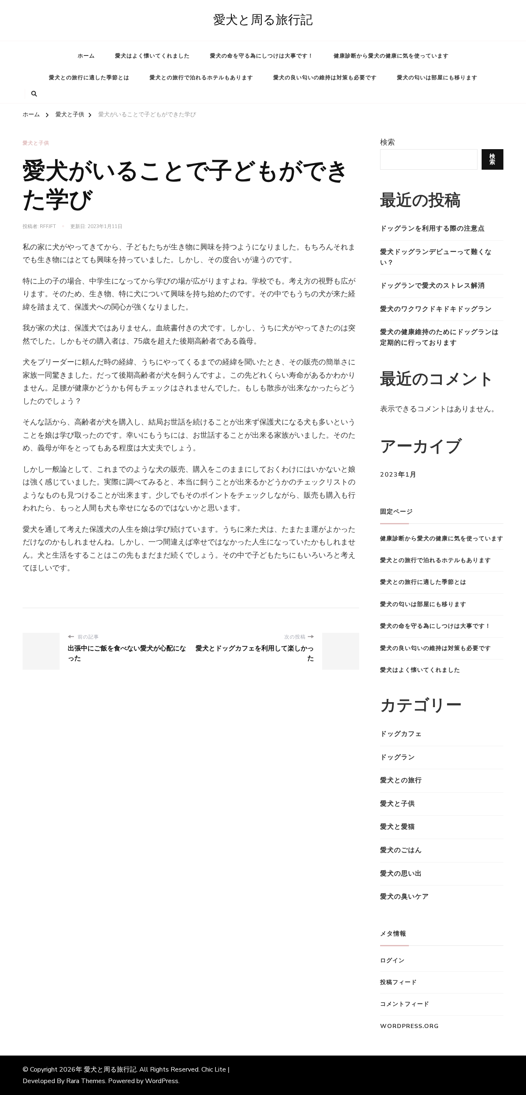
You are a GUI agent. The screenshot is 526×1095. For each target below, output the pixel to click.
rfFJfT (48, 226)
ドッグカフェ (401, 733)
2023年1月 (398, 474)
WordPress (161, 1081)
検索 (387, 142)
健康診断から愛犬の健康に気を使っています (391, 56)
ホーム (86, 56)
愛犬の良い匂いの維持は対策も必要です (325, 77)
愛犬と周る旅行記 (263, 20)
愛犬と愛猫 (397, 826)
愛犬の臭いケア (404, 896)
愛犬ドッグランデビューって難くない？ (436, 257)
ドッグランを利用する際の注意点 (432, 228)
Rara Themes (85, 1081)
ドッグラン (397, 757)
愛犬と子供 (36, 143)
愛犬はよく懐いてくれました (152, 56)
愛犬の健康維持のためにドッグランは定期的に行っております (439, 337)
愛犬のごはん (401, 850)
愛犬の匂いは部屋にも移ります (437, 77)
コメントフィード (404, 1004)
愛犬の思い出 (401, 873)
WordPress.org (409, 1026)
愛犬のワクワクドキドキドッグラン (436, 309)
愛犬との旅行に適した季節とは (89, 77)
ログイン (392, 960)
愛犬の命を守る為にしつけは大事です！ (262, 56)
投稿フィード (398, 982)
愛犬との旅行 (401, 780)
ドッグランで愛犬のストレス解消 (432, 285)
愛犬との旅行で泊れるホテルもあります (201, 77)
